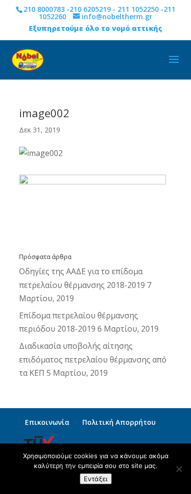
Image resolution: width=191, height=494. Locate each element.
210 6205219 (90, 9)
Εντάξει (96, 479)
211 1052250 (138, 9)
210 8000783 (44, 9)
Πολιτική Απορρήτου (119, 422)
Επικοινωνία (47, 422)
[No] (179, 469)
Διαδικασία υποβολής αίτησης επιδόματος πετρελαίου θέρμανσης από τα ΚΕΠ (93, 359)
